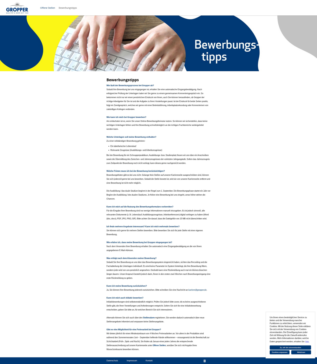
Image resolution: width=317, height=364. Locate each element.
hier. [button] (307, 341)
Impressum (132, 360)
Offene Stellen (47, 7)
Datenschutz (112, 360)
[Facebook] (205, 361)
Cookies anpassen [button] (280, 352)
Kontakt (149, 360)
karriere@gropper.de (197, 290)
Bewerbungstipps (68, 7)
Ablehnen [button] (301, 352)
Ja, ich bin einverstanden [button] (290, 348)
